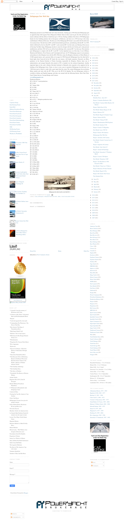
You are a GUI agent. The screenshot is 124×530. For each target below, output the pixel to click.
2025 (93, 60)
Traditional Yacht (94, 332)
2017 (93, 81)
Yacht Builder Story (68, 196)
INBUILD (92, 266)
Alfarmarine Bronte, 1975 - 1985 (98, 391)
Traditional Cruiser (95, 330)
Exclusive (92, 255)
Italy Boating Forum (15, 105)
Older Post (86, 251)
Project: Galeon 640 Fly (99, 117)
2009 (93, 213)
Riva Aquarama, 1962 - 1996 (97, 415)
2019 (93, 75)
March (95, 187)
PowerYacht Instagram (15, 116)
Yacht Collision (94, 339)
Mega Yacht (93, 275)
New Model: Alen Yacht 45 (100, 147)
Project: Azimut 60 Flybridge (100, 149)
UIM (11, 127)
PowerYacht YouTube (15, 125)
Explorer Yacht (94, 259)
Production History (50, 196)
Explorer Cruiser (94, 257)
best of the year (94, 352)
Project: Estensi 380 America (100, 132)
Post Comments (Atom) (43, 255)
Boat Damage (93, 231)
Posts (93, 462)
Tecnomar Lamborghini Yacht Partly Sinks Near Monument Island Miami (21, 175)
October (96, 88)
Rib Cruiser (93, 308)
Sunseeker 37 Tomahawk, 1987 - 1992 (100, 417)
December (96, 83)
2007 (93, 218)
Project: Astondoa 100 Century (101, 137)
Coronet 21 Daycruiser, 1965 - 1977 (99, 400)
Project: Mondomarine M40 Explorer (103, 122)
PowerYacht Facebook (15, 113)
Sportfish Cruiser (94, 317)
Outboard (92, 290)
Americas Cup (93, 226)
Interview (92, 270)
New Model (93, 286)
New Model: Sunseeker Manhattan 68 (21, 212)
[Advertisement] (19, 66)
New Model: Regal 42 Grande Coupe (103, 115)
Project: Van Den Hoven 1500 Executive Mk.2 (101, 162)
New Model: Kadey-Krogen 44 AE (102, 110)
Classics (92, 248)
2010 (93, 210)
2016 (93, 195)
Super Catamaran (94, 321)
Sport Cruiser (93, 312)
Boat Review (93, 235)
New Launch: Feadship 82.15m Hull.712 (21, 192)
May (95, 182)
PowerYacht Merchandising (17, 120)
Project (92, 301)
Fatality (92, 261)
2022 (93, 68)
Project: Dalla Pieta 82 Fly (100, 107)
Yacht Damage (94, 341)
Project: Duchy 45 (19, 162)
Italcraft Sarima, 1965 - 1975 (97, 406)
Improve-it (93, 268)
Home (59, 251)
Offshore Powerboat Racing (17, 109)
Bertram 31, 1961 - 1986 (96, 395)
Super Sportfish (94, 326)
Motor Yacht (93, 279)
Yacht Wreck (93, 350)
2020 (93, 73)
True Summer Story (98, 176)
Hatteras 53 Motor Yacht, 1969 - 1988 (100, 404)
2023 (93, 65)
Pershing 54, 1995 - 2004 (96, 413)
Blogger (26, 493)
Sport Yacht (93, 315)
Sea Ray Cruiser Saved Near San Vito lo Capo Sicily (21, 154)
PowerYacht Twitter (15, 122)
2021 (93, 70)
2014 (93, 200)
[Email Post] (51, 194)
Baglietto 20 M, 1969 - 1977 (97, 393)
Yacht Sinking (94, 348)
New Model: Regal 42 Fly (100, 171)
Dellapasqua (39, 196)
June (95, 179)
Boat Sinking (93, 242)
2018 (93, 78)
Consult (92, 250)
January (96, 192)
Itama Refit (12, 107)
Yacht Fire (92, 343)
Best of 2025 (94, 14)
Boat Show (93, 239)
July (95, 95)
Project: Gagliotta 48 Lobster (100, 144)
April (95, 184)
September (96, 90)
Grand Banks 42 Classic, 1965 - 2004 (100, 402)
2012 (93, 205)
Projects (92, 304)
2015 (93, 197)
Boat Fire (92, 233)
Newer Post (33, 251)
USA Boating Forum (15, 131)
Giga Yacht (93, 264)
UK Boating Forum (15, 129)
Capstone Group (14, 102)
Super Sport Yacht (94, 323)
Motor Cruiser (93, 277)
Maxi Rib (92, 273)
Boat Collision (94, 228)
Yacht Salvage (94, 346)
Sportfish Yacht (94, 319)
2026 (93, 58)
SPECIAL (92, 310)
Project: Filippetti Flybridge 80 (19, 183)
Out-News (92, 288)
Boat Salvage (93, 237)
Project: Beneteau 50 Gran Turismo (102, 168)
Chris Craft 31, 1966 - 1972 (97, 397)
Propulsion (93, 306)
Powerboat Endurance (96, 297)
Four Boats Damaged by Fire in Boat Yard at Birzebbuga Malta (21, 232)
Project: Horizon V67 (98, 112)
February (96, 189)
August (96, 93)
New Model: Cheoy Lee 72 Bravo (102, 166)
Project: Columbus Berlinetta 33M (102, 100)
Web (59, 196)
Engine (92, 253)
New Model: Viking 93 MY (100, 120)
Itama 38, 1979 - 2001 (96, 408)
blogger (92, 354)
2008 (93, 215)
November (96, 85)
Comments (95, 466)
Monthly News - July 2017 (100, 98)
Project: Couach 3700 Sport (100, 156)
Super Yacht (93, 328)
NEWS (91, 281)
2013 (93, 202)
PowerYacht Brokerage (16, 111)
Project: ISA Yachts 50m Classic (101, 173)
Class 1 (92, 246)
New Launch (93, 284)
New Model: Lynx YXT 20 (100, 130)
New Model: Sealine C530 (100, 125)
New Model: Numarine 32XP (100, 159)
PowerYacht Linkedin (15, 118)
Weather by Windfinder (16, 133)
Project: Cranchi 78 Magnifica (101, 127)
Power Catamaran (94, 295)
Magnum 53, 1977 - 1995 (96, 411)
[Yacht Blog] (20, 277)
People (92, 292)
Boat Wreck (93, 244)
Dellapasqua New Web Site (100, 135)
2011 (93, 208)
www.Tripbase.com (18, 300)
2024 (93, 63)
